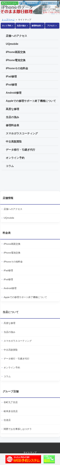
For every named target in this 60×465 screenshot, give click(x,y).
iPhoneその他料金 (17, 68)
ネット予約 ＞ (8, 26)
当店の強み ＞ (22, 26)
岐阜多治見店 (11, 411)
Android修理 (14, 92)
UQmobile (12, 43)
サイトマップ (30, 452)
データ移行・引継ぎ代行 (20, 149)
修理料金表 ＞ (37, 26)
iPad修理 (11, 76)
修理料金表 (12, 125)
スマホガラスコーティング (22, 133)
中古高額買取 (14, 141)
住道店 (7, 420)
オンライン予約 (15, 157)
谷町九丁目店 (11, 402)
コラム (10, 166)
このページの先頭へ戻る (30, 446)
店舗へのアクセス (16, 35)
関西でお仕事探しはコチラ (18, 429)
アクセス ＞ (52, 26)
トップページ (8, 19)
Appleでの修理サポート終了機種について (31, 100)
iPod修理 (11, 84)
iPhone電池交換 (16, 60)
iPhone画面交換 (16, 52)
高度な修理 (12, 109)
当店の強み (12, 117)
